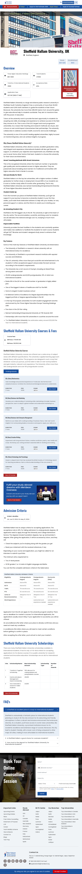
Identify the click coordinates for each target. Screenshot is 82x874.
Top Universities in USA (68, 814)
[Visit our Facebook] (9, 861)
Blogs (5, 837)
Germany (26, 826)
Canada (25, 818)
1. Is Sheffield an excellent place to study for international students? (29, 710)
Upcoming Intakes (9, 814)
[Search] (61, 2)
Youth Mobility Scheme (11, 829)
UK (23, 816)
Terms (52, 789)
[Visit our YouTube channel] (13, 861)
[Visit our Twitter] (20, 861)
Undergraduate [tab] (11, 371)
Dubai (50, 840)
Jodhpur (51, 842)
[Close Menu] (76, 2)
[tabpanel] (31, 426)
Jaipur (37, 811)
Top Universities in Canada (69, 811)
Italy (24, 834)
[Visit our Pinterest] (24, 861)
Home (6, 14)
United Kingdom (15, 14)
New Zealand (27, 824)
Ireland (25, 829)
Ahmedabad (52, 824)
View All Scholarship (11, 693)
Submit (42, 794)
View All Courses (10, 475)
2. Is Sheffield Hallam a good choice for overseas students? (26, 738)
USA (24, 813)
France (25, 831)
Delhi (37, 814)
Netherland (26, 839)
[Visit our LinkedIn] (16, 861)
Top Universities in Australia (69, 819)
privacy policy (60, 789)
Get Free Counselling (69, 94)
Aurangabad (39, 829)
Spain (24, 842)
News (5, 817)
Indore (38, 832)
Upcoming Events (9, 811)
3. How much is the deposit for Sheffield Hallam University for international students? (27, 743)
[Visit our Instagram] (5, 861)
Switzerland (26, 836)
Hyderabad (39, 824)
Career (6, 827)
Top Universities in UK (67, 817)
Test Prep (7, 840)
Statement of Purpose (11, 822)
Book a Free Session (14, 500)
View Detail (52, 389)
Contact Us (7, 834)
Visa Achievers (8, 832)
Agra (37, 827)
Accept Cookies (60, 871)
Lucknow (38, 822)
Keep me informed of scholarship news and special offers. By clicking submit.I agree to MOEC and (56, 788)
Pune (37, 819)
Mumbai (50, 817)
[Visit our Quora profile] (5, 865)
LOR (5, 824)
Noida (37, 817)
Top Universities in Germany (66, 827)
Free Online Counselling (11, 819)
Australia (25, 821)
